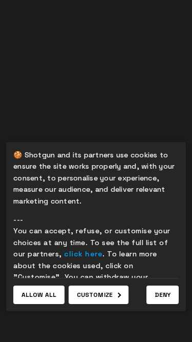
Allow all (39, 295)
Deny (162, 295)
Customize (95, 295)
